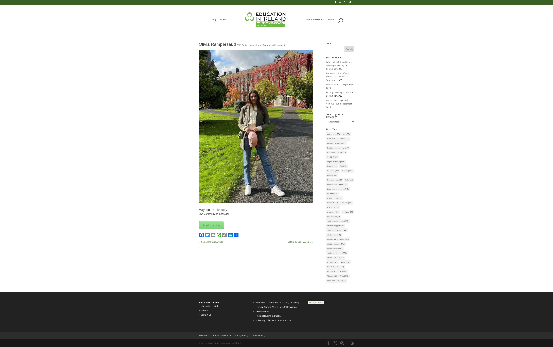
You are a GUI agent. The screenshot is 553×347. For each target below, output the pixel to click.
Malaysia (346, 202)
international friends (337, 184)
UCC (340, 267)
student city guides (337, 230)
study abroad (334, 248)
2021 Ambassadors (246, 45)
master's (333, 212)
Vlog (344, 276)
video (342, 271)
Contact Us (206, 314)
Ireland (332, 193)
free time (333, 171)
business (343, 138)
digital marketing (335, 161)
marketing (333, 207)
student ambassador (338, 221)
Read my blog (211, 225)
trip (330, 267)
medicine (347, 212)
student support (336, 244)
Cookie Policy (258, 335)
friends (347, 171)
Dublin (332, 166)
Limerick (332, 202)
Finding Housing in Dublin (338, 92)
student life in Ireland (338, 239)
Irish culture (334, 198)
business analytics (336, 143)
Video (223, 19)
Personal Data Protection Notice (215, 335)
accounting (333, 134)
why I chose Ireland (336, 280)
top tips (332, 262)
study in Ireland (335, 257)
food (343, 166)
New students (333, 84)
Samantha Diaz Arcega (211, 241)
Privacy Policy (241, 335)
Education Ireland (209, 306)
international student (338, 189)
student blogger (335, 225)
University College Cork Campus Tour (273, 320)
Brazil (331, 138)
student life (334, 235)
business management (338, 148)
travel (345, 262)
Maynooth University (277, 45)
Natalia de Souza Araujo (300, 241)
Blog (214, 19)
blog (346, 134)
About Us (205, 310)
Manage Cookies (316, 302)
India (349, 180)
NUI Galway (333, 216)
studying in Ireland (337, 253)
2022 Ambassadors (314, 19)
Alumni (330, 19)
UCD (331, 271)
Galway (332, 175)
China (331, 152)
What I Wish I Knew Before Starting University (277, 302)
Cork (342, 152)
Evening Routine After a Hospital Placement (276, 307)
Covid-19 (332, 157)
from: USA (261, 45)
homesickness (334, 180)
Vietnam (332, 276)
